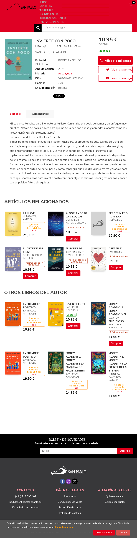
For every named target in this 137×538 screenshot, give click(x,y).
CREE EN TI (115, 248)
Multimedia (46, 10)
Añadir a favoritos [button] (121, 69)
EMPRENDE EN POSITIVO (31, 305)
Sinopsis (15, 114)
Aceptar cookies (104, 532)
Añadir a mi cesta (117, 61)
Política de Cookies (70, 513)
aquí (34, 230)
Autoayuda (65, 73)
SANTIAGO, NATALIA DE (51, 52)
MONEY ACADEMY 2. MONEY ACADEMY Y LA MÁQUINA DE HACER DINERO (75, 362)
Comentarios (40, 114)
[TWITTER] (74, 481)
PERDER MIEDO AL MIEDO (118, 215)
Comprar (73, 238)
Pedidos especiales (115, 502)
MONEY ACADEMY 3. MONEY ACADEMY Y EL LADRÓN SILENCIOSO (118, 312)
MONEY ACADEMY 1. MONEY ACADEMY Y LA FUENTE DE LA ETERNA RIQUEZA (118, 364)
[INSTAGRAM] (68, 481)
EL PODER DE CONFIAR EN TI (75, 250)
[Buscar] (38, 28)
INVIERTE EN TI (75, 304)
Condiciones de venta (70, 502)
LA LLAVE (29, 213)
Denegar (123, 532)
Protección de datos (70, 507)
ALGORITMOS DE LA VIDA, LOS (76, 215)
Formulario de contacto (25, 507)
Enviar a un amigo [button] (121, 78)
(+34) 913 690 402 (25, 496)
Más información (64, 527)
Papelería (45, 6)
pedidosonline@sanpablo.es (25, 502)
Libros (43, 2)
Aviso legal (70, 496)
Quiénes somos (114, 496)
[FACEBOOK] (62, 481)
